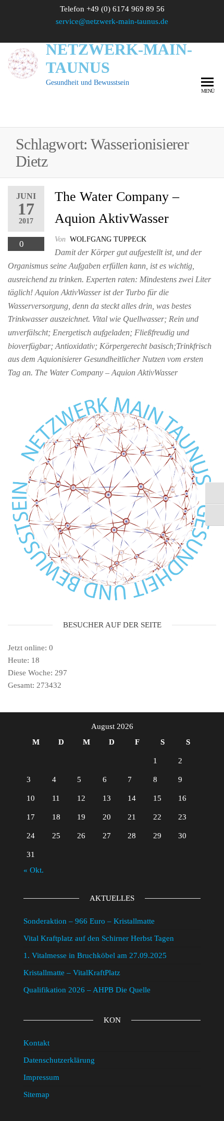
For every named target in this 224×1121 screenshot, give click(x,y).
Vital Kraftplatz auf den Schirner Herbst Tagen (98, 938)
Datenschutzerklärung (59, 1060)
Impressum (41, 1077)
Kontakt (36, 1043)
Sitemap (36, 1094)
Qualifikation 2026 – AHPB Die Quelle (87, 990)
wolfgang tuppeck (108, 239)
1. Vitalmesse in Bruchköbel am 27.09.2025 (95, 955)
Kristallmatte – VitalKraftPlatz (71, 972)
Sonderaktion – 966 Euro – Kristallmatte (89, 921)
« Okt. (33, 870)
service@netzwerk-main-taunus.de (112, 21)
